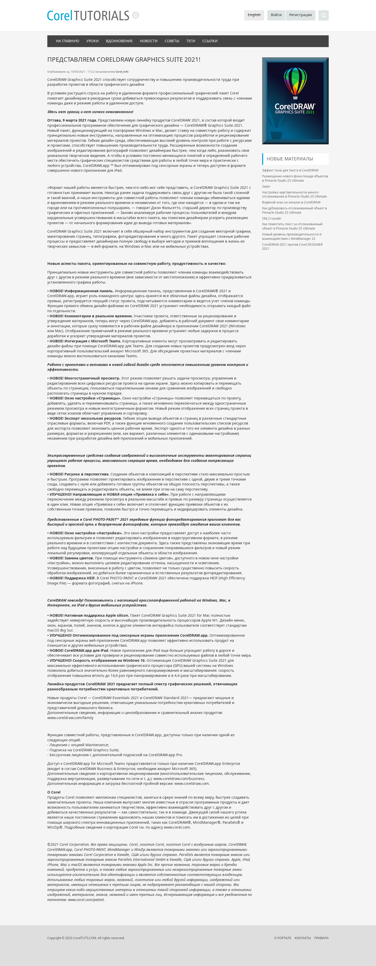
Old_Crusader (272, 218)
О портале (282, 938)
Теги (190, 40)
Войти (276, 14)
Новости (149, 40)
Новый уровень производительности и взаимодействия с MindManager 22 (292, 236)
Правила (321, 938)
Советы (172, 40)
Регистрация (300, 14)
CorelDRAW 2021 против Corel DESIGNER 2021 (292, 246)
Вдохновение (119, 40)
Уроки (92, 40)
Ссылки (210, 40)
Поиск (323, 15)
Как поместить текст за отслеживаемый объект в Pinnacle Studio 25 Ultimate (292, 226)
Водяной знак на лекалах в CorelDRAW (291, 202)
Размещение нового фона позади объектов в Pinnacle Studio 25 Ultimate (295, 178)
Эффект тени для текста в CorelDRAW (290, 170)
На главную (67, 40)
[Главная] (88, 16)
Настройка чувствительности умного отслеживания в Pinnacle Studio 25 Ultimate (294, 194)
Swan (266, 186)
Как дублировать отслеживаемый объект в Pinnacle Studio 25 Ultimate (294, 210)
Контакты (303, 938)
